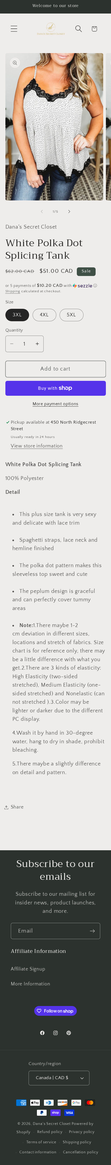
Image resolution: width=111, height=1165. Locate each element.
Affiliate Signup (28, 969)
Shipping (12, 291)
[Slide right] (69, 212)
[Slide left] (42, 212)
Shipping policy (77, 1142)
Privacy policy (82, 1132)
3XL (17, 315)
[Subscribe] (92, 931)
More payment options (55, 404)
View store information (37, 446)
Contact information (37, 1152)
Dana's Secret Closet (52, 1124)
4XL (44, 315)
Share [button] (17, 807)
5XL (71, 315)
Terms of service (41, 1142)
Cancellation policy (80, 1152)
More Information (30, 984)
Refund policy (50, 1132)
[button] (14, 29)
